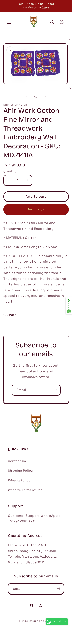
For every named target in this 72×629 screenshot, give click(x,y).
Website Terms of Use (25, 490)
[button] (9, 22)
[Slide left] (26, 96)
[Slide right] (45, 96)
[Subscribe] (55, 390)
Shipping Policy (20, 470)
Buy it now (36, 209)
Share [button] (11, 315)
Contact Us (17, 461)
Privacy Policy (19, 480)
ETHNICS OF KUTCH (41, 621)
